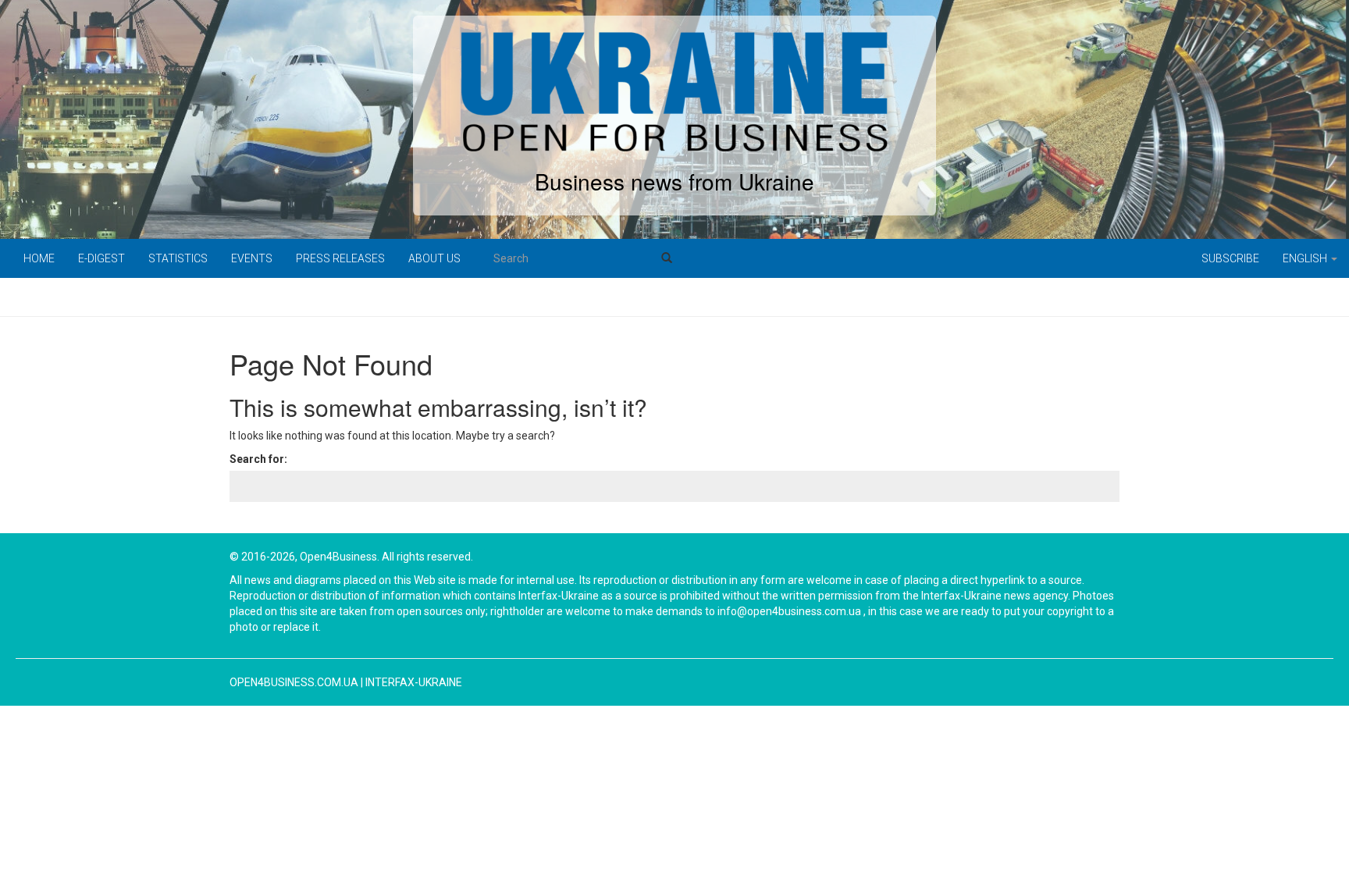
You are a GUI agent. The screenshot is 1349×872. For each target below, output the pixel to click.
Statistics (178, 258)
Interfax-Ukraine (413, 682)
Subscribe (1230, 258)
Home (39, 258)
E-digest (101, 258)
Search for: (258, 459)
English (1306, 258)
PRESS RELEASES (340, 258)
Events (251, 258)
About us (434, 258)
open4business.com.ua (294, 682)
